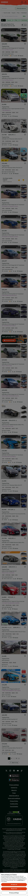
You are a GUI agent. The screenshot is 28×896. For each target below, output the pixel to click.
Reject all (14, 888)
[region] (14, 884)
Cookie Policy (20, 880)
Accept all (14, 884)
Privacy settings (14, 893)
